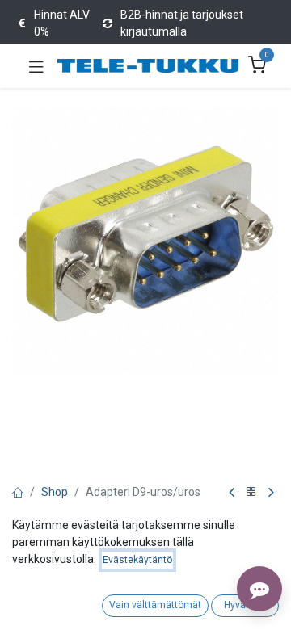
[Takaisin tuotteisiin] (251, 492)
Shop (54, 491)
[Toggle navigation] (36, 66)
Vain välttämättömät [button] (155, 605)
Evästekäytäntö (137, 559)
